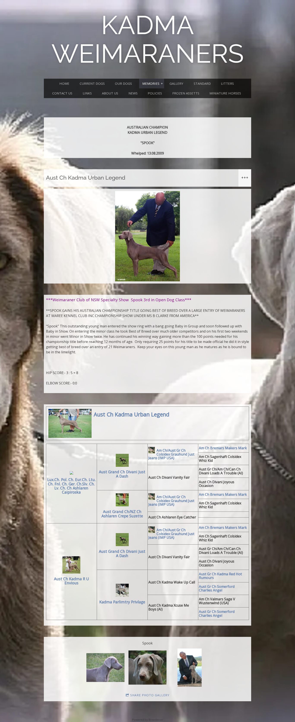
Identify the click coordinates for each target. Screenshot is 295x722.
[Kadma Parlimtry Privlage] (122, 591)
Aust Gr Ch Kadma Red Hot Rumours (220, 576)
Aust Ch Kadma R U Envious (71, 581)
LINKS (87, 93)
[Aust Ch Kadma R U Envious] (71, 565)
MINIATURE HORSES (225, 93)
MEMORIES (150, 83)
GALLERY (176, 83)
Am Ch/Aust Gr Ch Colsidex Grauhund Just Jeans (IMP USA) (171, 454)
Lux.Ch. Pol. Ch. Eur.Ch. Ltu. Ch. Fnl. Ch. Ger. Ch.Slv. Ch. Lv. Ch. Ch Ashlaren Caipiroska (71, 486)
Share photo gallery (149, 695)
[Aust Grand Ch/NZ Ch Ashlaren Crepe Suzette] (122, 500)
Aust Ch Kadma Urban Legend (131, 414)
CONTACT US (62, 93)
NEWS (133, 93)
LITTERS (227, 83)
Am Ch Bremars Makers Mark (223, 448)
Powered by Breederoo (147, 720)
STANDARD (202, 83)
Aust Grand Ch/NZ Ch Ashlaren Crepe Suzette (122, 514)
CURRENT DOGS (92, 83)
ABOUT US (110, 93)
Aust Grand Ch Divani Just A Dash (122, 474)
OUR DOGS (123, 83)
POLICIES (155, 93)
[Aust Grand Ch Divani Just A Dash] (122, 461)
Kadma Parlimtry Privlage (122, 602)
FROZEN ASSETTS (185, 93)
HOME (64, 83)
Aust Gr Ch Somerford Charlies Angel (217, 588)
